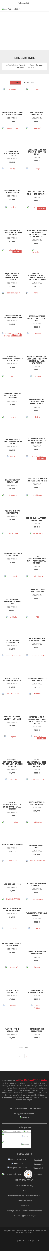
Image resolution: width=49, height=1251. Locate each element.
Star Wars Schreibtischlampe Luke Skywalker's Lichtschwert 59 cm (37, 276)
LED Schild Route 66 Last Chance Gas (12, 909)
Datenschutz (27, 1241)
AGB (24, 1191)
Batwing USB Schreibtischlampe (37, 991)
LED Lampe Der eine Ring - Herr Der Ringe (37, 193)
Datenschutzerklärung (24, 1186)
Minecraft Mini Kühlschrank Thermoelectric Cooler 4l (12, 276)
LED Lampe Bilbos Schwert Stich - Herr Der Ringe (12, 232)
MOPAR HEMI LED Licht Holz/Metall (12, 944)
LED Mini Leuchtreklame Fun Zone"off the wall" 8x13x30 (12, 806)
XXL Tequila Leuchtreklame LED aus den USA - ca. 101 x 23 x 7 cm (12, 763)
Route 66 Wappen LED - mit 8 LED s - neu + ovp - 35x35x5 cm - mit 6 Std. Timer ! (37, 360)
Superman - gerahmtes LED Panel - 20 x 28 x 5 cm (12, 358)
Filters (16, 82)
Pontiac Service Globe (12, 844)
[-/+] (37, 82)
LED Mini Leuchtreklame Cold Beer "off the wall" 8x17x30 (36, 763)
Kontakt (36, 1241)
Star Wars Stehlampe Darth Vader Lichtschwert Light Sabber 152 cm (37, 233)
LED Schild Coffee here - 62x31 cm (37, 590)
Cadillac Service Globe (36, 846)
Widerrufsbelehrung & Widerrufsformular (24, 1196)
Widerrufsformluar (24, 1201)
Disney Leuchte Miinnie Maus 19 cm (12, 679)
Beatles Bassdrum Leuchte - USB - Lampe (12, 316)
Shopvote (38, 1174)
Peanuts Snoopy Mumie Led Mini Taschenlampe (36, 401)
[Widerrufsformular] (24, 1117)
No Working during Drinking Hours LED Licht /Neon (37, 440)
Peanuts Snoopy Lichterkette (12, 512)
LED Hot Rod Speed (12, 884)
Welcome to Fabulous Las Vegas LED (36, 914)
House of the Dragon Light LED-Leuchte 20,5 (37, 480)
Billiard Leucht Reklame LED (12, 481)
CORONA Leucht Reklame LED (37, 1030)
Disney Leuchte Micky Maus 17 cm (37, 679)
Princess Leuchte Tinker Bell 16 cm (37, 639)
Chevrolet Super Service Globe (36, 803)
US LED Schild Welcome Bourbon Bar (12, 601)
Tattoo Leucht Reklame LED (12, 1030)
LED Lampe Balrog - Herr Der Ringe (12, 191)
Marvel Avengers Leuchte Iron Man (12, 718)
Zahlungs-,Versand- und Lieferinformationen (24, 1211)
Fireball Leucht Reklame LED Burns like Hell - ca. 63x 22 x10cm (37, 720)
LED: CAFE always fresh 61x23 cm (12, 641)
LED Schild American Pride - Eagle (12, 554)
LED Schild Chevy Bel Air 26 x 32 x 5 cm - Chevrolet (12, 395)
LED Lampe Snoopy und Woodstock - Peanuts (12, 153)
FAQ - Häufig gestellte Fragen (24, 1215)
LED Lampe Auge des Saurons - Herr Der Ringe (37, 152)
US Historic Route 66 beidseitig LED (36, 884)
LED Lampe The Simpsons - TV (36, 113)
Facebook (38, 1160)
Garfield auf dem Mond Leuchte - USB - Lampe (36, 318)
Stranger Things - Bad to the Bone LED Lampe (12, 113)
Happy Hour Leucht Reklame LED (37, 953)
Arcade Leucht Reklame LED (12, 991)
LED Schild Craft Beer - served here (36, 519)
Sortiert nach (29, 82)
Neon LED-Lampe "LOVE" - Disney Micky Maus (12, 441)
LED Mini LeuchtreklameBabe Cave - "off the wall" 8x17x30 (37, 560)
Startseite (22, 65)
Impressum (24, 1206)
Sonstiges (20, 67)
